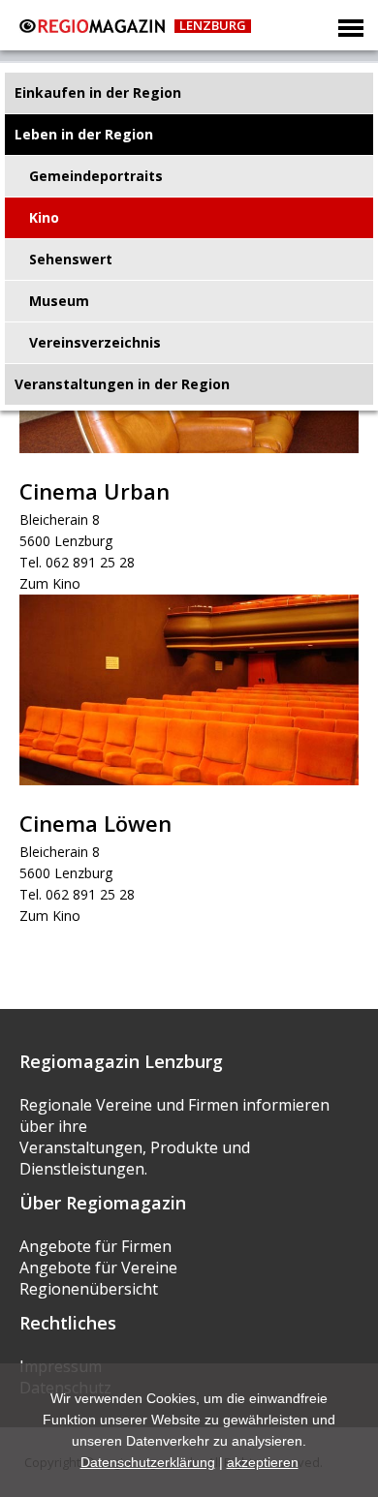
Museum (59, 300)
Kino (44, 217)
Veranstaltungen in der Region (122, 384)
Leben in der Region (84, 134)
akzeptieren (263, 1462)
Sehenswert (70, 259)
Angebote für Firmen (95, 1246)
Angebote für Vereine (98, 1267)
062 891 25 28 (90, 562)
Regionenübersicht (88, 1288)
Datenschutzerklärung (147, 1462)
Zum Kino (49, 583)
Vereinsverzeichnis (95, 342)
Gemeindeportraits (96, 176)
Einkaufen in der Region (98, 92)
